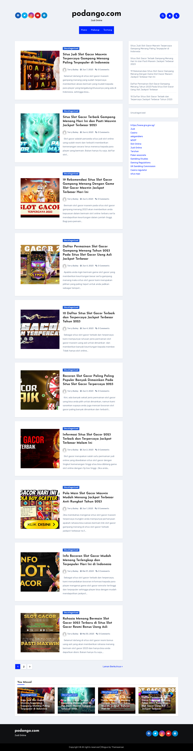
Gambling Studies (139, 159)
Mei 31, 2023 (88, 571)
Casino (134, 132)
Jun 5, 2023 (87, 199)
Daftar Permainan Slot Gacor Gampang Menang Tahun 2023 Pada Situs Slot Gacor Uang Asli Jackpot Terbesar (152, 87)
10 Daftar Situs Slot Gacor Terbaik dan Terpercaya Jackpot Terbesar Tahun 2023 (89, 317)
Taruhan (135, 151)
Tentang (107, 30)
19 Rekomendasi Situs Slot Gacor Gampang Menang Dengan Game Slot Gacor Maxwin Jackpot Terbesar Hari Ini (152, 74)
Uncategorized (71, 48)
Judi (133, 129)
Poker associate (138, 155)
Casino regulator (139, 170)
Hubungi (95, 30)
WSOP (133, 140)
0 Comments (103, 70)
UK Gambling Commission (143, 166)
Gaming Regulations (140, 162)
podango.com (96, 14)
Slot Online (136, 144)
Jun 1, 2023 (87, 508)
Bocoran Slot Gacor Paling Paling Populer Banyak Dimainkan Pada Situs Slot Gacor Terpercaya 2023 (88, 380)
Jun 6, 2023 (87, 132)
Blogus (104, 747)
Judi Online (136, 147)
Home (84, 30)
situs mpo (135, 174)
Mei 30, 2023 (88, 634)
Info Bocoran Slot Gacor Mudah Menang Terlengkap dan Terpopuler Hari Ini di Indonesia (87, 560)
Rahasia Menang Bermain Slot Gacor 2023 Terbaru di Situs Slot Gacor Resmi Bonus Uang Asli (87, 622)
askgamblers (137, 136)
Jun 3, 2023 (87, 391)
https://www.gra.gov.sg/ (143, 125)
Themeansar (117, 747)
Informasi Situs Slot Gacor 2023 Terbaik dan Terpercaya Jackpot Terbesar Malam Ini (87, 438)
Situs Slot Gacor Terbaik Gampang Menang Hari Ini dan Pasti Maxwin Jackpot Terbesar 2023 (89, 121)
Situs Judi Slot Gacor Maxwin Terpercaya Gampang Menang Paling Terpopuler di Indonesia (86, 58)
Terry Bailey (72, 70)
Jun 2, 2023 (87, 450)
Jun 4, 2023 (87, 266)
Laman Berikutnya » (113, 666)
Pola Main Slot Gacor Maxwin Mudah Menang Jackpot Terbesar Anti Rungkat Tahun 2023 (88, 497)
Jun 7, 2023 (87, 70)
